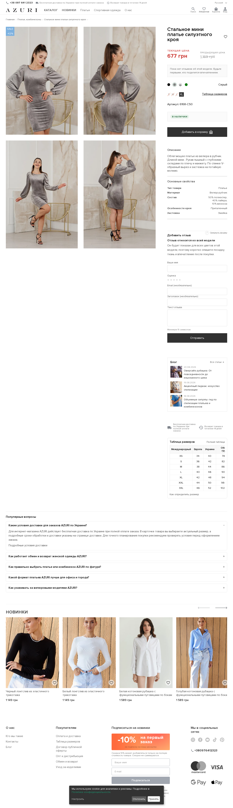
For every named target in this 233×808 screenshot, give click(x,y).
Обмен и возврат (67, 761)
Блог (9, 747)
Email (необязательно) (179, 285)
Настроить (78, 799)
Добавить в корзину (195, 132)
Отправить (197, 338)
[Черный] (168, 84)
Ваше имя (172, 262)
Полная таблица (216, 441)
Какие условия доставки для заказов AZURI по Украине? (48, 525)
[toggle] (221, 2)
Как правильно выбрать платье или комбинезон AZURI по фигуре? (55, 567)
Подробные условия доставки (28, 545)
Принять (154, 799)
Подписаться (141, 780)
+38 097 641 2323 (21, 2)
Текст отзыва (174, 307)
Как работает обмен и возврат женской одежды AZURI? (48, 556)
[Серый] (174, 84)
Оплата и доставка (68, 736)
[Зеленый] (186, 84)
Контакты (12, 741)
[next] (221, 608)
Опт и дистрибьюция (69, 756)
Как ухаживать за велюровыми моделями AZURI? (43, 588)
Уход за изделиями (68, 767)
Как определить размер (184, 494)
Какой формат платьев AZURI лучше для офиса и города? (49, 577)
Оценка (171, 275)
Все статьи (217, 362)
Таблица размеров (214, 94)
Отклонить (139, 799)
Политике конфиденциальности (91, 792)
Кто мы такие (14, 736)
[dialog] (116, 795)
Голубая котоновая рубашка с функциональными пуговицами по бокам (202, 693)
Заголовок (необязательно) (182, 296)
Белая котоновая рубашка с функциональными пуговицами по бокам (145, 693)
